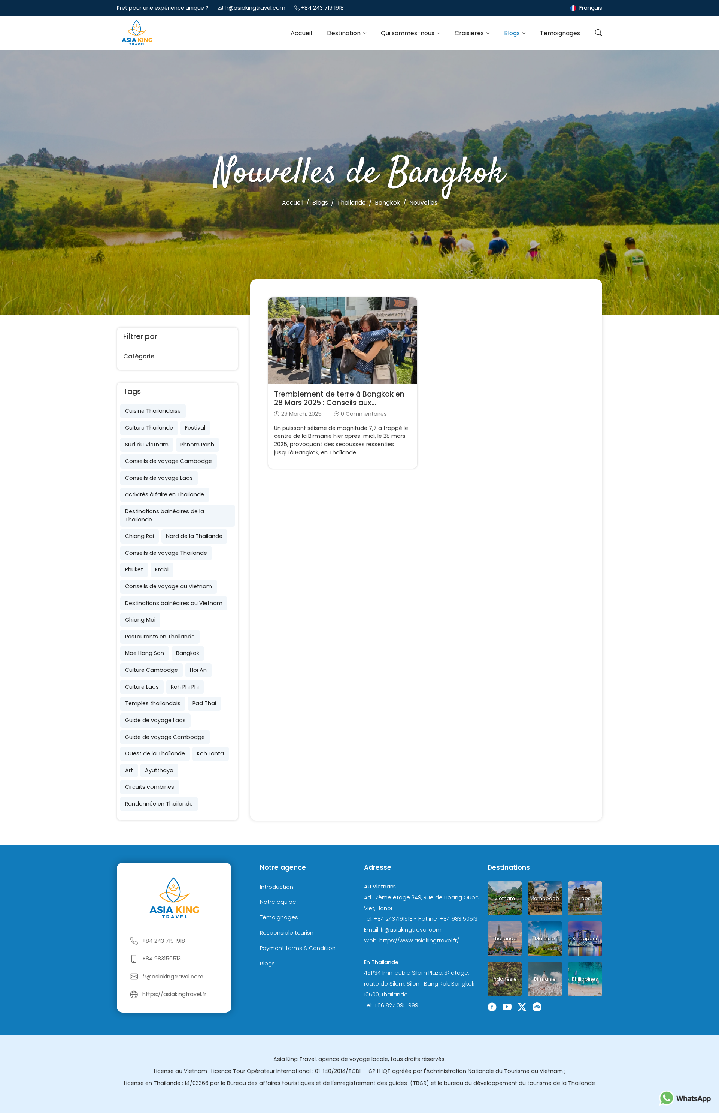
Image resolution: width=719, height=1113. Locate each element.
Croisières (470, 33)
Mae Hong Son (144, 653)
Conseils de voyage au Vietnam (168, 586)
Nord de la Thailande (194, 536)
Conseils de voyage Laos (159, 478)
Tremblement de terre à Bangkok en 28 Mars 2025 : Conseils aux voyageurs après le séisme (339, 402)
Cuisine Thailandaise (153, 411)
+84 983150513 (161, 958)
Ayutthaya (159, 770)
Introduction (276, 887)
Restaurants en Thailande (160, 636)
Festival (195, 427)
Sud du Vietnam (147, 444)
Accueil (301, 33)
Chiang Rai (139, 536)
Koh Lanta (210, 753)
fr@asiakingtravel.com (254, 8)
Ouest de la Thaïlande (155, 753)
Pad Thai (204, 703)
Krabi (162, 569)
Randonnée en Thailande (159, 803)
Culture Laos (142, 687)
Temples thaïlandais (152, 703)
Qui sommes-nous (408, 33)
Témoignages (560, 33)
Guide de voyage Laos (155, 720)
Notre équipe (278, 902)
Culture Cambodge (151, 670)
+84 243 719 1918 (322, 8)
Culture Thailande (149, 427)
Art (129, 770)
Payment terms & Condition (298, 948)
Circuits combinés (149, 787)
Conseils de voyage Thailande (166, 553)
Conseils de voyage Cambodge (168, 461)
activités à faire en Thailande (164, 494)
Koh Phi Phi (185, 687)
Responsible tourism (288, 932)
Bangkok (187, 653)
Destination (344, 33)
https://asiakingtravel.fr (174, 994)
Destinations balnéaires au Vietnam (173, 603)
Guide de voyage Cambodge (165, 737)
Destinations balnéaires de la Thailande (164, 515)
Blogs (512, 33)
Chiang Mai (140, 619)
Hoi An (198, 670)
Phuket (134, 569)
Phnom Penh (197, 444)
